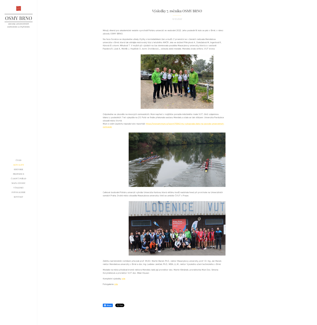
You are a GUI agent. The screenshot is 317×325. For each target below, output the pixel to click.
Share (109, 305)
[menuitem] (18, 160)
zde (123, 279)
